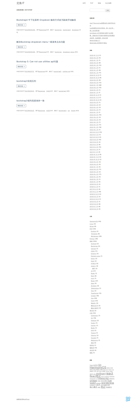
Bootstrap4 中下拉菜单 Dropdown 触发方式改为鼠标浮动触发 (46, 20)
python (100, 373)
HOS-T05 (93, 369)
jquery (92, 371)
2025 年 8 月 (94, 58)
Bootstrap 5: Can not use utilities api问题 (37, 61)
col (69, 110)
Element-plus (95, 256)
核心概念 (93, 387)
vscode (104, 381)
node (111, 371)
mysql (107, 371)
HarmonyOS (94, 221)
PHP (91, 3)
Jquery (93, 266)
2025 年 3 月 (94, 70)
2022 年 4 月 (94, 125)
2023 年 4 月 (94, 107)
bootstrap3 (62, 91)
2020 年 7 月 (94, 167)
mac (103, 371)
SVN (92, 330)
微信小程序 (94, 308)
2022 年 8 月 (94, 117)
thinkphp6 (92, 378)
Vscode (93, 338)
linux (100, 371)
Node (93, 273)
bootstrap (58, 30)
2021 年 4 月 (94, 147)
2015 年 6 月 (94, 209)
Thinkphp (94, 234)
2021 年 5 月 (94, 144)
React (93, 281)
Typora (93, 333)
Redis (93, 328)
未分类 (92, 350)
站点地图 (108, 3)
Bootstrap (42, 30)
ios (113, 369)
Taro (92, 291)
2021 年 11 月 (94, 134)
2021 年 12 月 (94, 132)
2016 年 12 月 (94, 194)
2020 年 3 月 (94, 177)
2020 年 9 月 (94, 162)
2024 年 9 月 (94, 80)
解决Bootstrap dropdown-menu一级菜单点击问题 (40, 42)
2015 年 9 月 (94, 201)
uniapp (93, 380)
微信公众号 (94, 305)
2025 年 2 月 (94, 73)
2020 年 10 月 (94, 159)
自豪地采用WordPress (22, 399)
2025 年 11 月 (94, 55)
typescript (103, 378)
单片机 (92, 310)
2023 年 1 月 (94, 112)
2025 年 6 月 (94, 63)
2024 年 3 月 (94, 90)
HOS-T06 (99, 369)
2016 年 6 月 (94, 196)
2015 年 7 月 (94, 206)
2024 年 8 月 (94, 82)
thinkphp (111, 376)
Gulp (92, 261)
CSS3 (48, 91)
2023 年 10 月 (94, 100)
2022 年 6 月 (94, 120)
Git (92, 318)
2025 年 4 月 (94, 68)
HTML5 (93, 263)
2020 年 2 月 (94, 179)
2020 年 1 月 (94, 182)
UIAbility (111, 378)
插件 (93, 268)
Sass (92, 283)
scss (102, 376)
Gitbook (93, 320)
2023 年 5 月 (94, 105)
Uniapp (93, 296)
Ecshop (93, 231)
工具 (91, 313)
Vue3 (93, 301)
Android (93, 244)
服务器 (92, 348)
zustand (92, 385)
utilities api (66, 71)
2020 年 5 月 (94, 172)
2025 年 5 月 (94, 65)
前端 (99, 3)
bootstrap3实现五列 (26, 81)
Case (91, 365)
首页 (84, 3)
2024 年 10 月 (94, 77)
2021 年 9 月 (94, 139)
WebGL (93, 303)
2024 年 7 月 (94, 85)
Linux (91, 224)
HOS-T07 (105, 369)
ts (96, 378)
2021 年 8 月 (94, 142)
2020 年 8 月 (94, 164)
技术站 (92, 345)
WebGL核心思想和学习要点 (98, 43)
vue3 (93, 382)
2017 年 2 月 (94, 191)
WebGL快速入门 (95, 40)
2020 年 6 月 (94, 169)
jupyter (93, 325)
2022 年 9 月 (94, 115)
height (73, 110)
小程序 (97, 385)
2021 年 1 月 (94, 152)
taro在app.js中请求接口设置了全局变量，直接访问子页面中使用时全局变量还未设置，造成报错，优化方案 (102, 35)
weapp (98, 383)
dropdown (75, 30)
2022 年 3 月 (94, 127)
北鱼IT (20, 3)
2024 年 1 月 (94, 92)
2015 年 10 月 (94, 199)
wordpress (107, 382)
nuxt (92, 278)
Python (92, 239)
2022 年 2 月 (94, 130)
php (94, 374)
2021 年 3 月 (94, 149)
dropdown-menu (68, 52)
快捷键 (105, 385)
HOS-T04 (110, 368)
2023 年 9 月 (94, 102)
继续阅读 (21, 25)
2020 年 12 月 (94, 154)
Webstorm (94, 340)
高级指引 (109, 387)
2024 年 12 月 (94, 75)
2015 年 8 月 (94, 204)
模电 (91, 353)
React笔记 (95, 376)
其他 (92, 343)
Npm (92, 276)
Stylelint (94, 286)
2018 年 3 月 (94, 187)
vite (99, 381)
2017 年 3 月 (94, 189)
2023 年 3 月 (94, 110)
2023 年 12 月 (94, 95)
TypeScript (94, 293)
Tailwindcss (95, 288)
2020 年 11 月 (94, 157)
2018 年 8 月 (94, 184)
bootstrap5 (57, 71)
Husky (93, 323)
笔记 (103, 387)
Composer (94, 315)
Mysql (92, 226)
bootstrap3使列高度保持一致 (30, 100)
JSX (97, 371)
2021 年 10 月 (94, 137)
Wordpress (94, 236)
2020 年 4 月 (94, 174)
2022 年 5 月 (94, 122)
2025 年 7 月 (94, 60)
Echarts (93, 253)
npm (91, 374)
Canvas (93, 248)
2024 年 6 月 (94, 87)
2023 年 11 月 (94, 97)
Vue (92, 298)
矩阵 (99, 387)
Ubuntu (93, 335)
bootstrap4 (67, 30)
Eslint (93, 258)
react (109, 373)
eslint (95, 365)
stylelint (106, 376)
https (110, 369)
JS (92, 271)
